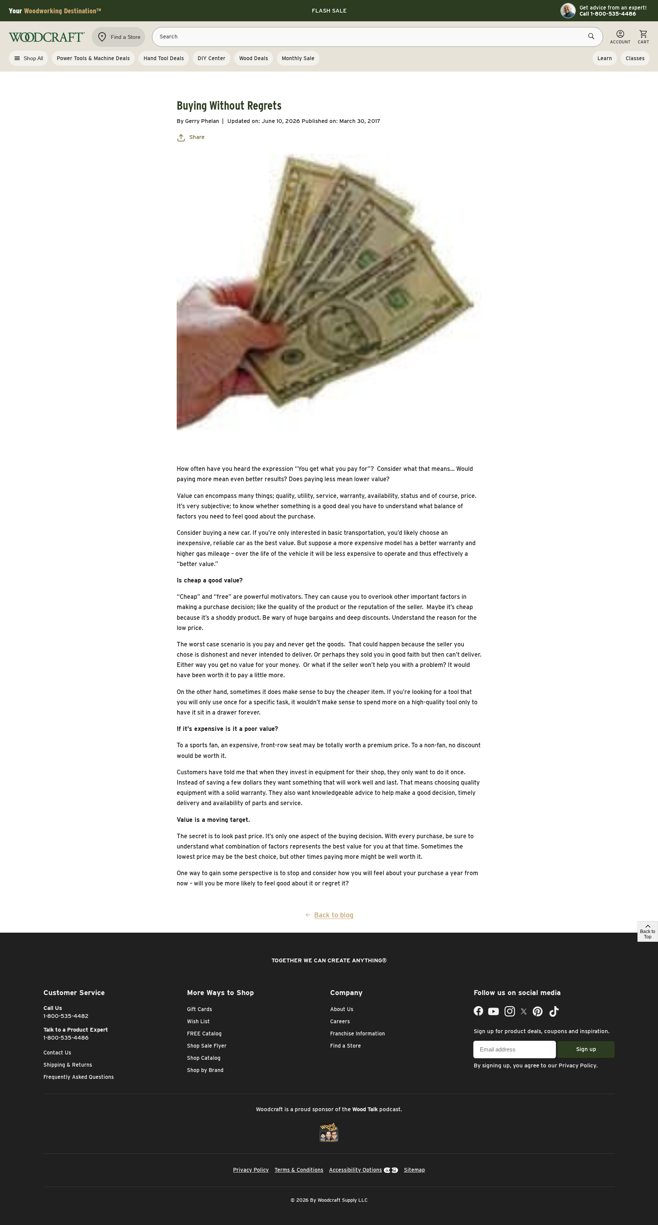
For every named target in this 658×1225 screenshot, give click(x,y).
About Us (341, 1009)
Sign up (586, 1049)
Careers (340, 1021)
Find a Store (345, 1046)
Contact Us (57, 1053)
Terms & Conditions (299, 1170)
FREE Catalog (204, 1033)
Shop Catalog (203, 1058)
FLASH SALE (329, 10)
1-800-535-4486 (66, 1037)
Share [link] (196, 137)
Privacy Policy (577, 1065)
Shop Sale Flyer (207, 1046)
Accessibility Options (355, 1170)
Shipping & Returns (67, 1065)
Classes (635, 58)
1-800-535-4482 (66, 1016)
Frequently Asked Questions (78, 1077)
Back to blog (333, 915)
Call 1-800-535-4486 (608, 14)
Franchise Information (357, 1033)
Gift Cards (199, 1009)
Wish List (198, 1021)
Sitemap (414, 1170)
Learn (604, 58)
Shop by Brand (205, 1070)
